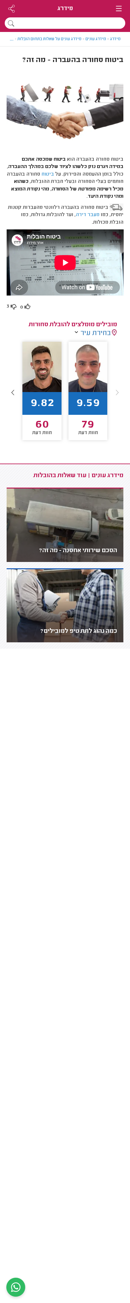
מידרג (65, 8)
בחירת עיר (95, 333)
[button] (13, 392)
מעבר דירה (87, 215)
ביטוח (47, 174)
